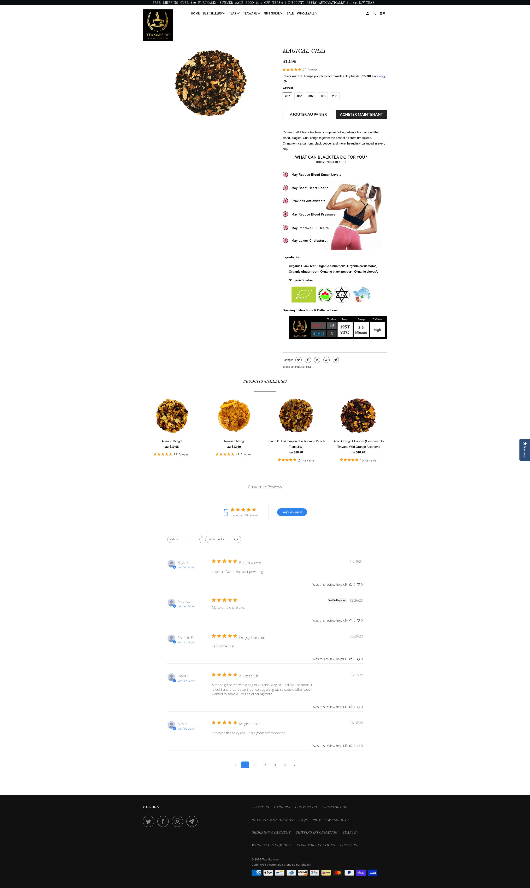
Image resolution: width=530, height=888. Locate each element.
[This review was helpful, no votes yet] (350, 584)
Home (195, 13)
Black (309, 366)
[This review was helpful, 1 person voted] (350, 707)
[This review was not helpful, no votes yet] (358, 584)
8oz (311, 96)
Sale (290, 13)
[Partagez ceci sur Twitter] (298, 360)
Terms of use (334, 807)
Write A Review (292, 512)
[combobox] (185, 539)
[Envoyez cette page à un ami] (335, 360)
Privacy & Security (331, 820)
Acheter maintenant (361, 114)
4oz (299, 96)
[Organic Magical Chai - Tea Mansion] (210, 84)
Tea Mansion (270, 859)
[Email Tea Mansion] (193, 821)
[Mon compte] (368, 13)
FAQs (303, 820)
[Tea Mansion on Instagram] (179, 821)
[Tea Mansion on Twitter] (150, 821)
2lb (334, 96)
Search (349, 832)
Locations (349, 845)
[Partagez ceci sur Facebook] (307, 360)
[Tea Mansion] (164, 25)
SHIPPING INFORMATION (316, 832)
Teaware (250, 13)
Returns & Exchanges (273, 820)
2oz (287, 96)
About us (260, 807)
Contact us (306, 807)
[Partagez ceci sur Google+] (326, 360)
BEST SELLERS (212, 13)
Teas (233, 13)
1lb (322, 96)
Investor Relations (315, 845)
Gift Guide (272, 13)
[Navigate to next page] (295, 764)
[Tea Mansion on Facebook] (164, 821)
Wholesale (306, 13)
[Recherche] (374, 13)
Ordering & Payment (271, 832)
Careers (282, 807)
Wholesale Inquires (272, 845)
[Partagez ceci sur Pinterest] (316, 360)
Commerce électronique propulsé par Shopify (281, 864)
